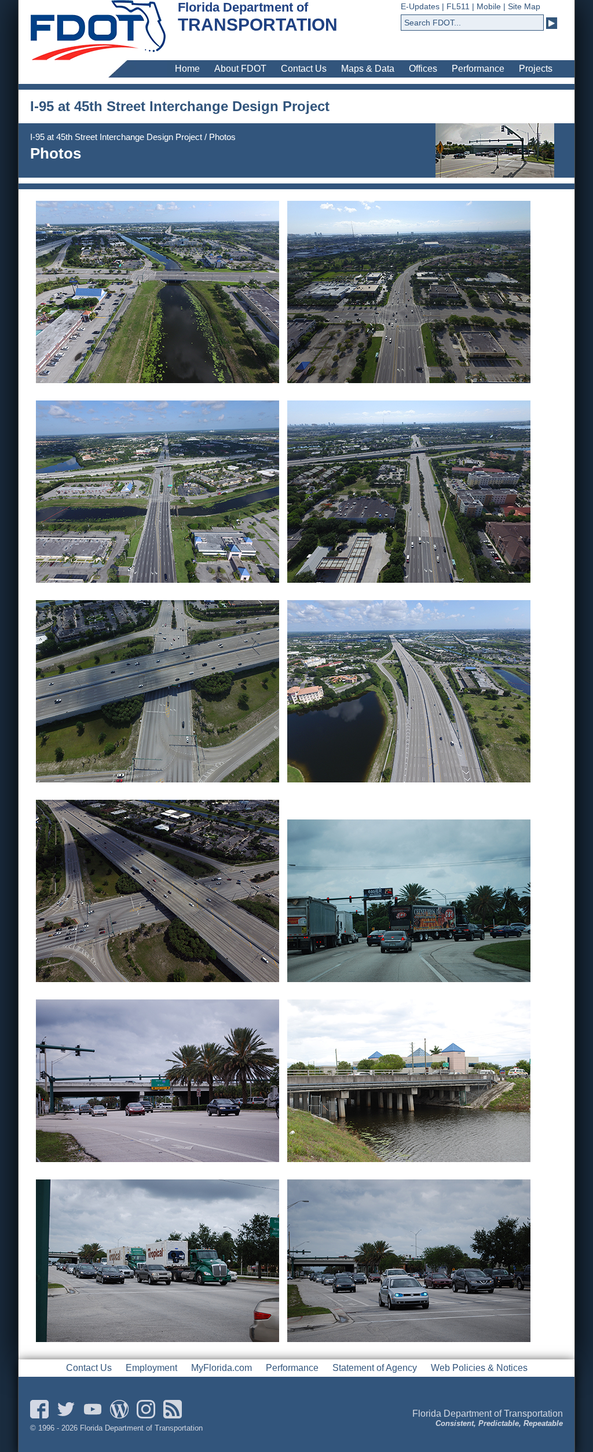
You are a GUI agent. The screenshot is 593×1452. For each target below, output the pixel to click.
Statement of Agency (374, 1368)
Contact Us (304, 68)
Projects (535, 68)
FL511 (458, 6)
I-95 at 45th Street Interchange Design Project (116, 137)
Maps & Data (367, 68)
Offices (423, 68)
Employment (151, 1368)
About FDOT (240, 68)
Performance (478, 68)
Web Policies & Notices (479, 1368)
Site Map (524, 6)
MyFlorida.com (221, 1368)
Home (187, 68)
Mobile (489, 6)
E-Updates (420, 6)
